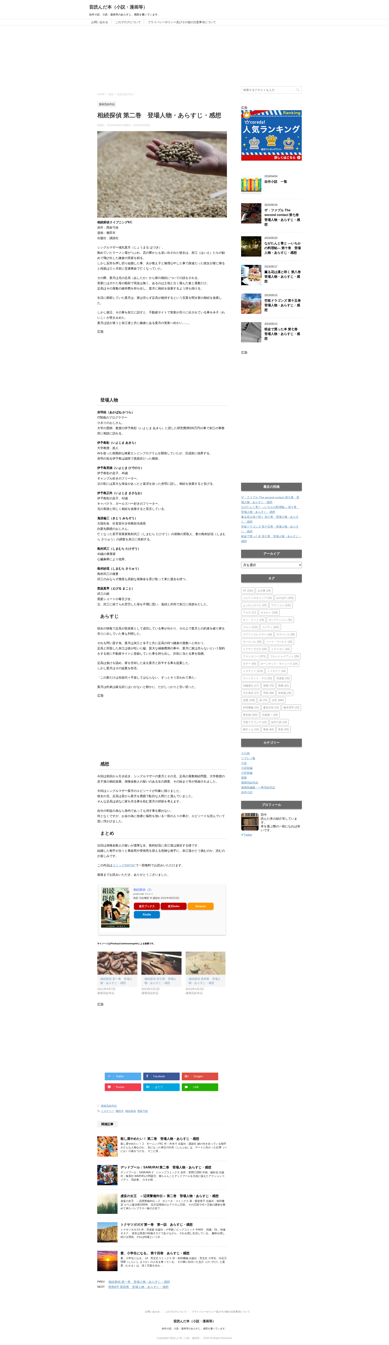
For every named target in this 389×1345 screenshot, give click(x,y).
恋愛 (249, 700)
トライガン (280, 649)
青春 (268, 729)
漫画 (244, 777)
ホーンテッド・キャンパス (279, 663)
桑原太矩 (271, 707)
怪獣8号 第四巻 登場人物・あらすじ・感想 (138, 1287)
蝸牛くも (251, 729)
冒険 (268, 685)
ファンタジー (254, 656)
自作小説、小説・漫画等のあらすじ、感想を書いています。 (194, 1328)
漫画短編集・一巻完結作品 (258, 787)
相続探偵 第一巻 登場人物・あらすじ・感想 (139, 1281)
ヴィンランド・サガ (257, 678)
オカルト (269, 612)
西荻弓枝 (142, 1111)
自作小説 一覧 (275, 181)
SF (248, 590)
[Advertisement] (194, 55)
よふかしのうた (255, 605)
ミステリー (107, 1111)
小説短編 (246, 768)
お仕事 (264, 590)
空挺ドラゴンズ (255, 722)
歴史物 (250, 714)
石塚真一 (270, 714)
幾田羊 (120, 1111)
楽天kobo (174, 906)
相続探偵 (130, 1111)
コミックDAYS (122, 865)
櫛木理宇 (291, 707)
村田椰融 (251, 707)
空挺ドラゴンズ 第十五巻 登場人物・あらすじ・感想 (284, 305)
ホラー (249, 663)
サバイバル (252, 641)
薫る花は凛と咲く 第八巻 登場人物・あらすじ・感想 (284, 276)
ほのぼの (285, 597)
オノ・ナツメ (253, 619)
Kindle (147, 914)
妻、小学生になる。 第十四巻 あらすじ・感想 (155, 1253)
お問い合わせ (99, 22)
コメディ (270, 627)
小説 (244, 763)
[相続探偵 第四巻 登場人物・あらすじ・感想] (206, 963)
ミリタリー (276, 670)
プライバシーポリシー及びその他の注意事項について (182, 22)
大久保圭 (251, 692)
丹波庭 (283, 678)
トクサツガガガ (255, 649)
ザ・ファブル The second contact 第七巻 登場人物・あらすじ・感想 (283, 217)
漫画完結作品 (109, 1105)
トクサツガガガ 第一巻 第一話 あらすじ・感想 (157, 1224)
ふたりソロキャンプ (257, 597)
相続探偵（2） (143, 889)
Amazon (200, 906)
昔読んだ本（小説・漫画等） (118, 7)
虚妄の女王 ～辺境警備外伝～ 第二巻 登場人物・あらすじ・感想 (170, 1196)
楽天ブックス (147, 906)
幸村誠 (284, 692)
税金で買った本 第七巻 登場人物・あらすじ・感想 (282, 333)
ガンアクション (280, 619)
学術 (268, 692)
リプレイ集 (248, 758)
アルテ (249, 612)
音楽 (283, 729)
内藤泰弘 (251, 685)
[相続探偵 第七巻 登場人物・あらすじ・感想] (161, 963)
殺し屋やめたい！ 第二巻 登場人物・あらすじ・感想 (160, 1138)
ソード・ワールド (279, 641)
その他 (245, 753)
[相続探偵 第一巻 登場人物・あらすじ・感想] (117, 963)
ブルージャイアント (284, 656)
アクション (281, 605)
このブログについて (128, 22)
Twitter (248, 834)
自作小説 (279, 722)
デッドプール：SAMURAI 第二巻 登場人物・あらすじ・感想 (166, 1167)
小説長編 (246, 772)
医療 (283, 685)
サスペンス (285, 634)
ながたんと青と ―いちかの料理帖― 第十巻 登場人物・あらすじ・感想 (282, 248)
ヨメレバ (149, 894)
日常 (278, 700)
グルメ (250, 627)
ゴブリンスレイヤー (257, 634)
